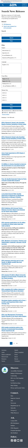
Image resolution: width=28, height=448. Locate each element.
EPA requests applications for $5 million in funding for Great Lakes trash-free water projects (13, 224)
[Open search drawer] (3, 5)
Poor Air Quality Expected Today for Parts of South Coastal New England (14, 180)
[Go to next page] (14, 343)
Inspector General (15, 398)
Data (12, 396)
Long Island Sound (7, 111)
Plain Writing (14, 385)
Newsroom (13, 403)
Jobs (12, 400)
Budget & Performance (16, 373)
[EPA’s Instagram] (21, 440)
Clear (11, 108)
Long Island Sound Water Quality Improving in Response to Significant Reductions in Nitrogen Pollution (13, 195)
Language (4, 62)
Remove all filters (5, 114)
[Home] (13, 4)
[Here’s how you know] (14, 1)
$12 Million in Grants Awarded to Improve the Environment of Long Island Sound (14, 165)
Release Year (5, 90)
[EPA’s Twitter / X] (15, 440)
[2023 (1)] (11, 98)
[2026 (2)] (11, 93)
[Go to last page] (17, 343)
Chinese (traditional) (6, 354)
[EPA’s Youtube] (18, 440)
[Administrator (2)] (11, 50)
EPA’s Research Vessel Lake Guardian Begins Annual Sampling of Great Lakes (13, 138)
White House (14, 413)
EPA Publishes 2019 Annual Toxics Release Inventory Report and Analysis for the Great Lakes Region (13, 210)
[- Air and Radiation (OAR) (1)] (11, 86)
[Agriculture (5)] (11, 53)
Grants (12, 380)
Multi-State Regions (18, 111)
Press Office (4, 76)
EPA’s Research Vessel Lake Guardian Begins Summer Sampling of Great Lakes (14, 123)
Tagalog (3, 361)
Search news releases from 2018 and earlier (10, 27)
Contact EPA (14, 420)
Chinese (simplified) (19, 352)
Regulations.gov (15, 405)
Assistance (4, 350)
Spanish (16, 350)
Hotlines (13, 425)
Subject (3, 48)
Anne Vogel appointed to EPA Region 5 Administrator (13, 154)
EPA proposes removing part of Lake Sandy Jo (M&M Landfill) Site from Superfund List (13, 262)
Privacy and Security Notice (18, 388)
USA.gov (13, 410)
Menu (24, 5)
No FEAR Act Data (15, 383)
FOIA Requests (14, 428)
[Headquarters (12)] (11, 84)
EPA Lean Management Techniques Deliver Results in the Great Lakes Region (14, 315)
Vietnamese (17, 361)
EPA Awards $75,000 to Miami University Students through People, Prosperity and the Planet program (14, 277)
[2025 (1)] (11, 95)
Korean (16, 356)
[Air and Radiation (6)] (11, 55)
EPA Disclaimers (15, 423)
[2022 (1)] (11, 100)
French (16, 354)
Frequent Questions (16, 430)
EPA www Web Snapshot (17, 378)
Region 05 (12, 112)
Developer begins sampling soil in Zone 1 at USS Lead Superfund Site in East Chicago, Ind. (14, 302)
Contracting (14, 375)
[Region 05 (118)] (11, 81)
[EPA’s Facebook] (12, 440)
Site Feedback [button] (14, 433)
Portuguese (4, 359)
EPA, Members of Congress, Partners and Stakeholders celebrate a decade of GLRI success (14, 242)
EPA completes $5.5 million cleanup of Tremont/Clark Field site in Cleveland (13, 290)
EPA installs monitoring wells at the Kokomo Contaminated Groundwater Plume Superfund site (12, 329)
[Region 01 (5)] (11, 79)
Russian (16, 359)
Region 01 (5, 112)
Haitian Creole (5, 356)
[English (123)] (11, 65)
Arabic (3, 352)
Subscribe (13, 408)
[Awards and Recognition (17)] (11, 58)
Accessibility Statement (16, 371)
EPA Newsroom (7, 24)
